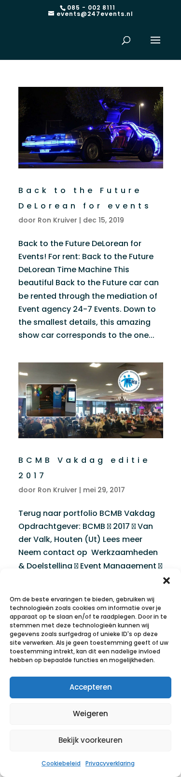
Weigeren (90, 713)
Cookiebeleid (61, 763)
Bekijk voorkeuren (90, 740)
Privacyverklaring (110, 763)
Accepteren (91, 687)
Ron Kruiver (57, 220)
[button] (166, 580)
